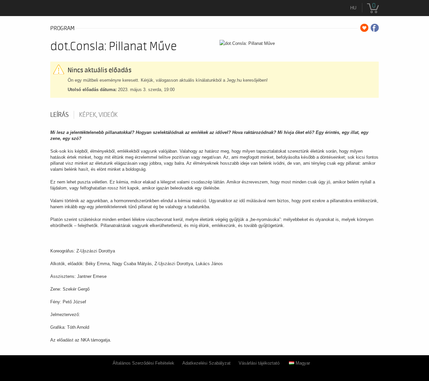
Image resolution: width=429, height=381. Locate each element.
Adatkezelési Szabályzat (206, 363)
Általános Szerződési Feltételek (143, 363)
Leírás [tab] (59, 115)
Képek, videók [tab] (98, 115)
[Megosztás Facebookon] (375, 28)
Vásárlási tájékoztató (259, 363)
